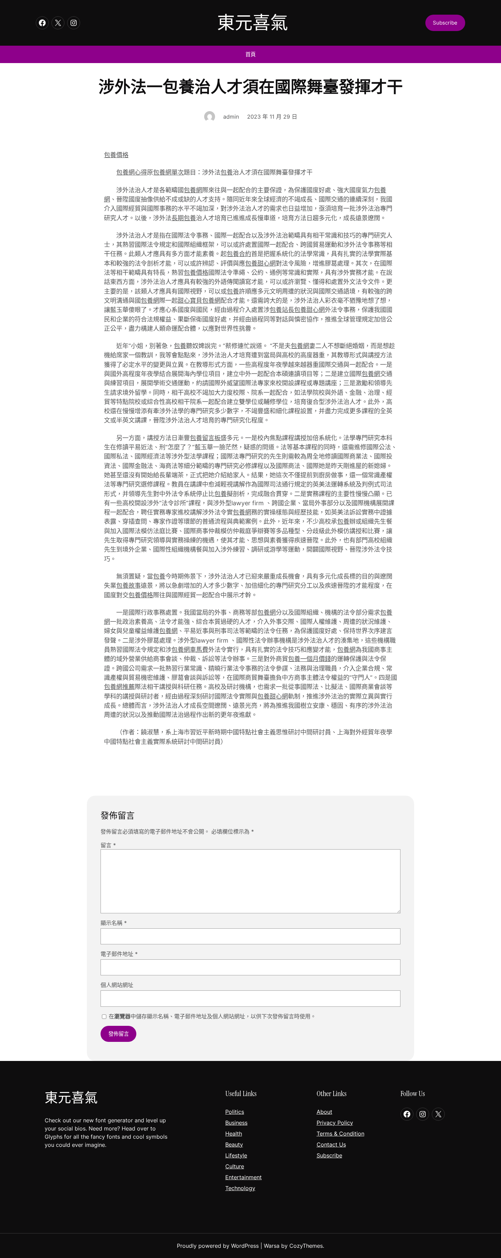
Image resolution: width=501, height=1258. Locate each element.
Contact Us (331, 1144)
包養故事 (128, 585)
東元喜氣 (252, 22)
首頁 (250, 54)
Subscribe (329, 1155)
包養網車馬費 (189, 649)
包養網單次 (168, 172)
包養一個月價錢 (309, 658)
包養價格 (116, 155)
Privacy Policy (335, 1122)
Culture (234, 1166)
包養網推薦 (119, 686)
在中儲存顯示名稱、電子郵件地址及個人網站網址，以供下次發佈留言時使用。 (212, 1016)
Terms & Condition (340, 1133)
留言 (108, 845)
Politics (234, 1111)
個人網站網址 (117, 985)
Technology (240, 1188)
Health (233, 1133)
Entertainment (243, 1177)
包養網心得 (131, 172)
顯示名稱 (114, 922)
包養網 (193, 190)
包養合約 (239, 253)
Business (236, 1122)
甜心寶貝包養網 (199, 300)
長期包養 (183, 218)
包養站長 (282, 309)
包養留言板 (205, 437)
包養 (227, 172)
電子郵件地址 (119, 953)
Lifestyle (236, 1155)
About (324, 1111)
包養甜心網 (260, 263)
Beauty (234, 1144)
